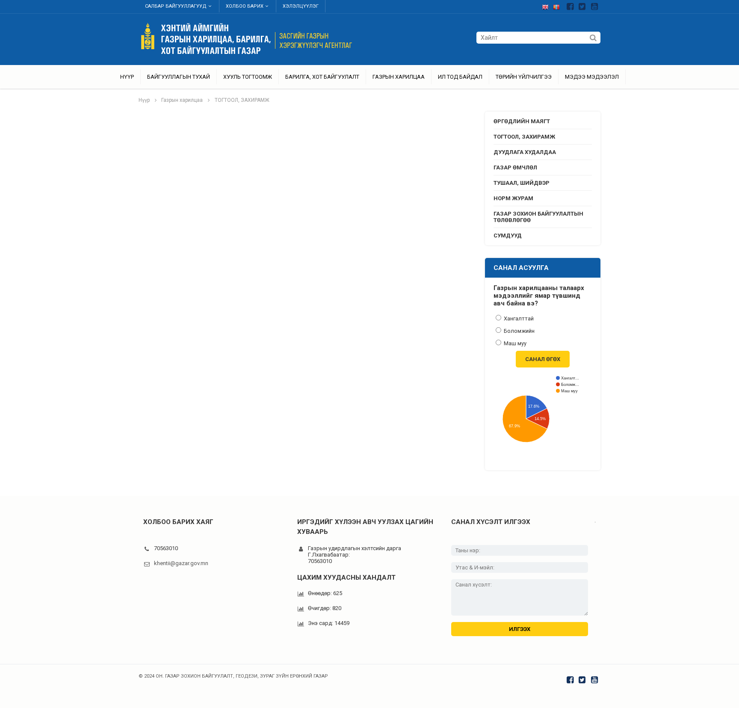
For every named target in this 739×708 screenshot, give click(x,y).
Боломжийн (519, 331)
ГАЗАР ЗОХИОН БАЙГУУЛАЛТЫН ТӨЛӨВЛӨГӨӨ (538, 216)
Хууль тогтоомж (247, 77)
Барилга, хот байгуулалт (322, 77)
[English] (547, 5)
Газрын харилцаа (398, 77)
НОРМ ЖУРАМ (513, 198)
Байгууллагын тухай (178, 77)
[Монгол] (558, 5)
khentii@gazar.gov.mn (181, 563)
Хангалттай (518, 318)
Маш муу (514, 343)
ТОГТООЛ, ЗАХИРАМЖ (242, 100)
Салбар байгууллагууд (176, 6)
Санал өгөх (542, 359)
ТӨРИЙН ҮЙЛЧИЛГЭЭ (524, 77)
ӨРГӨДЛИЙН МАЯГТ (522, 121)
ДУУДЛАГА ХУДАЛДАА (525, 152)
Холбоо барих (244, 6)
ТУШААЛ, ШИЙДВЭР (522, 183)
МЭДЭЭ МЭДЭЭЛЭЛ (592, 77)
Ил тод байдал (460, 77)
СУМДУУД (508, 235)
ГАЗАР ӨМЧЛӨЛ (515, 167)
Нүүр (127, 77)
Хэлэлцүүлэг (301, 6)
